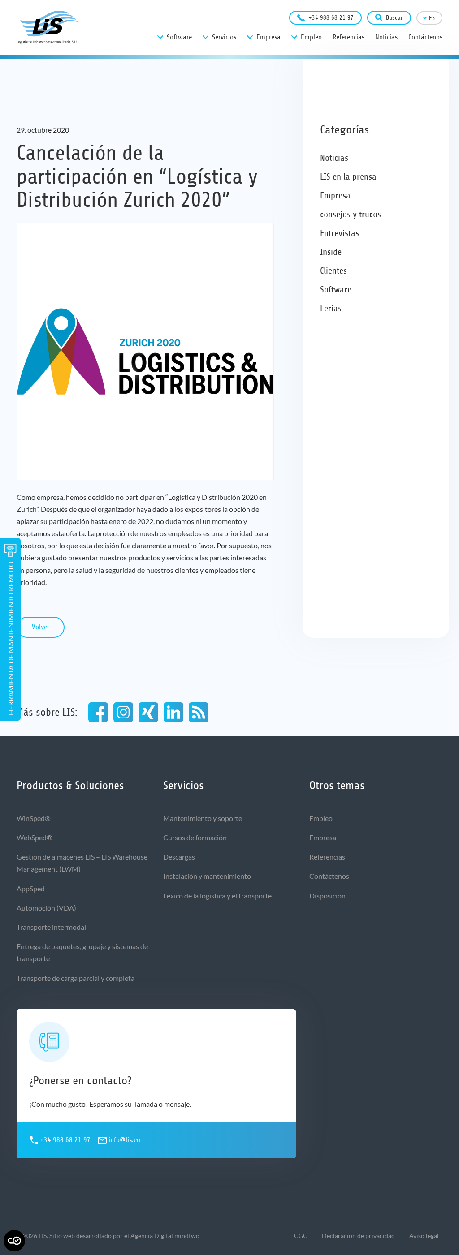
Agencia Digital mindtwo (164, 1235)
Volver (40, 627)
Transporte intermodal (51, 927)
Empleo (321, 818)
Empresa (335, 195)
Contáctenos (329, 876)
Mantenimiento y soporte (202, 818)
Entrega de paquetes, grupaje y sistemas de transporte (82, 952)
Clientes (333, 271)
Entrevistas (339, 233)
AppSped (31, 888)
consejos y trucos (350, 214)
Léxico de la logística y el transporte (217, 895)
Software (335, 289)
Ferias (331, 308)
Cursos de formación (195, 837)
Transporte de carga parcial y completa (75, 978)
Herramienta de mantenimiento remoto (10, 638)
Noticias (334, 158)
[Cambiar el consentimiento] (14, 1240)
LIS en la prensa (348, 177)
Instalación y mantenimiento (207, 876)
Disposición (327, 895)
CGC (300, 1235)
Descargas (179, 856)
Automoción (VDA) (46, 907)
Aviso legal (424, 1235)
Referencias (327, 856)
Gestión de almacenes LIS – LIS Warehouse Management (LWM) (82, 862)
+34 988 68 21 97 (331, 17)
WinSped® (34, 818)
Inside (331, 252)
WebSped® (34, 837)
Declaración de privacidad (358, 1235)
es (432, 18)
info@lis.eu (124, 1140)
